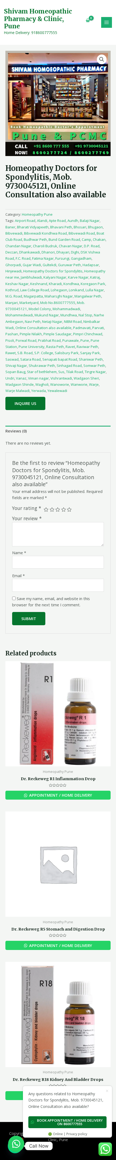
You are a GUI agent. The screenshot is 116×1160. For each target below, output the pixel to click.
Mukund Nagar (47, 315)
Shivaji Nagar (16, 365)
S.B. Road (25, 352)
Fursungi (62, 258)
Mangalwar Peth (87, 296)
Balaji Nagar (90, 220)
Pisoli (9, 340)
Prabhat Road (49, 340)
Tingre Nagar (95, 371)
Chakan (99, 239)
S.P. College (43, 352)
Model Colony (40, 308)
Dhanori (48, 252)
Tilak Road (74, 371)
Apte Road (57, 220)
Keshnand (38, 283)
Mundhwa (68, 315)
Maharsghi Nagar (59, 296)
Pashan (11, 334)
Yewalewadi (57, 390)
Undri (9, 378)
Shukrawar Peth (42, 365)
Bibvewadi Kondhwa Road (45, 233)
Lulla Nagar (95, 290)
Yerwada (38, 390)
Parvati (98, 327)
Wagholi (42, 384)
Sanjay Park (90, 352)
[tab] (58, 431)
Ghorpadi (13, 264)
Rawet (10, 352)
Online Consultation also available (43, 327)
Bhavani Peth (61, 227)
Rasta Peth (55, 346)
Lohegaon (59, 290)
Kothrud (12, 290)
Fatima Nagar (43, 258)
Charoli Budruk (45, 246)
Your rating (26, 508)
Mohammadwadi (66, 308)
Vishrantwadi (61, 378)
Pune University (32, 346)
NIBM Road (73, 321)
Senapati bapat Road (59, 359)
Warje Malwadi (17, 390)
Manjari (11, 302)
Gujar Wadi (32, 264)
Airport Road (25, 220)
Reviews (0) (16, 431)
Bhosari (80, 227)
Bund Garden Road (64, 239)
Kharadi (55, 283)
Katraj (95, 277)
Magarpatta (33, 296)
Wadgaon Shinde (19, 384)
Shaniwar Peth (91, 359)
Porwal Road (26, 340)
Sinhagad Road (69, 365)
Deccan (11, 252)
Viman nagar (38, 378)
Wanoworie (59, 384)
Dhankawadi (29, 252)
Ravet (70, 346)
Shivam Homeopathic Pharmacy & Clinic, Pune (38, 19)
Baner (10, 227)
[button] (16, 1144)
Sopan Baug (15, 371)
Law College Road (34, 290)
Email (18, 575)
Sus (61, 371)
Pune (84, 340)
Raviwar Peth (87, 346)
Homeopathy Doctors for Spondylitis (53, 271)
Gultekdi (49, 264)
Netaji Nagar (52, 321)
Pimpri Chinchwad (87, 334)
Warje (94, 384)
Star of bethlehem (42, 371)
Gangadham (81, 258)
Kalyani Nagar (54, 277)
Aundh (72, 220)
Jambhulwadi (31, 277)
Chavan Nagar (70, 246)
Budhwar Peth (35, 239)
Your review (27, 518)
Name (19, 552)
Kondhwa (71, 283)
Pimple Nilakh (31, 334)
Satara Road (30, 359)
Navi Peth (32, 321)
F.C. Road (23, 258)
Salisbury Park (67, 352)
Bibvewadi (13, 233)
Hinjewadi (13, 271)
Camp (86, 239)
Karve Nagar (78, 277)
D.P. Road (92, 246)
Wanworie (79, 384)
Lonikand (76, 290)
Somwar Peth (94, 365)
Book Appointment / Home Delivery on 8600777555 (70, 1122)
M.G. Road (13, 296)
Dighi (75, 252)
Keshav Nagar (17, 283)
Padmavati (82, 327)
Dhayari (62, 252)
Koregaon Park (93, 283)
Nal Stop (85, 315)
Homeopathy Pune (37, 214)
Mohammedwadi (19, 315)
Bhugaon (95, 227)
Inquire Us (25, 403)
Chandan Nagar (18, 246)
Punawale (70, 340)
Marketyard (29, 302)
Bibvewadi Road (82, 233)
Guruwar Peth (69, 264)
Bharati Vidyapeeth (33, 227)
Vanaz (21, 378)
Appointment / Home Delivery (60, 795)
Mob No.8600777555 (57, 302)
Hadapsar (91, 264)
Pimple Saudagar (57, 334)
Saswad (12, 359)
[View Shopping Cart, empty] (86, 20)
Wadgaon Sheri (86, 378)
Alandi (42, 220)
